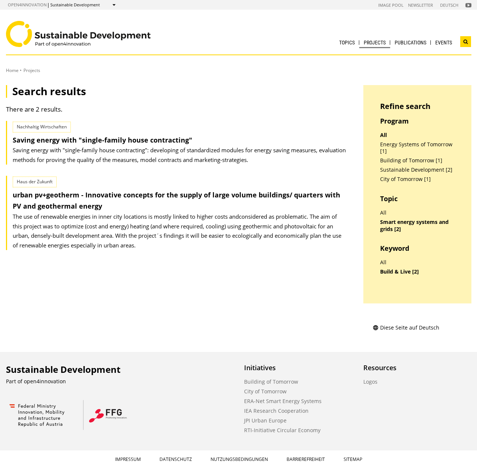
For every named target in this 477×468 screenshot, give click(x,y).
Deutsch (449, 5)
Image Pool (391, 5)
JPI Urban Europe (265, 420)
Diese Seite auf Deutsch (409, 327)
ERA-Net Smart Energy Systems (283, 401)
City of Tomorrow (265, 391)
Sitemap (353, 459)
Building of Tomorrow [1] (411, 160)
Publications (410, 43)
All (383, 135)
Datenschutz (175, 459)
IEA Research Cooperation (276, 410)
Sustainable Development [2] (416, 169)
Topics (347, 43)
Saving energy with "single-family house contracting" (102, 139)
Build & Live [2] (399, 271)
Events (443, 43)
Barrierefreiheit (306, 459)
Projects (375, 43)
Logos (370, 381)
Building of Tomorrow (271, 381)
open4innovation (27, 4)
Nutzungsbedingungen (239, 459)
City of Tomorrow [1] (405, 179)
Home (12, 70)
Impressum (128, 459)
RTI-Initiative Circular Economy (282, 430)
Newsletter (420, 5)
